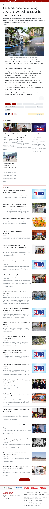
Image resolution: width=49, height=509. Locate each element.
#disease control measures (29, 104)
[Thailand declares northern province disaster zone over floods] (39, 398)
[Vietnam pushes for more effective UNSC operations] (39, 428)
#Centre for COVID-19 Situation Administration (14, 106)
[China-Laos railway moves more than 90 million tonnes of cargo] (39, 456)
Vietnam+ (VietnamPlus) (12, 1)
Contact (47, 494)
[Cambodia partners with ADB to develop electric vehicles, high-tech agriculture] (39, 208)
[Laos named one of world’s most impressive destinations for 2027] (39, 340)
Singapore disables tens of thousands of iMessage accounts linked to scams (14, 351)
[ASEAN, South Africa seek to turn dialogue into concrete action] (39, 413)
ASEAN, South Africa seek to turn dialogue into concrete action (16, 410)
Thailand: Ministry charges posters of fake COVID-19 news (38, 135)
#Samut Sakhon (39, 104)
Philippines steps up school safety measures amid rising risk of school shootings (16, 309)
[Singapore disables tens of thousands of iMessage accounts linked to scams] (39, 354)
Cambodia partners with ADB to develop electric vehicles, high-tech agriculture (14, 205)
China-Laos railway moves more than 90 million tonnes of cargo (15, 454)
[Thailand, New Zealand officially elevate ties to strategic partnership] (39, 384)
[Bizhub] (5, 488)
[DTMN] (30, 488)
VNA (30, 494)
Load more (24, 479)
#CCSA (13, 104)
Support (45, 492)
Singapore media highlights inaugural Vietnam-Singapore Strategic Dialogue (14, 246)
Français (32, 1)
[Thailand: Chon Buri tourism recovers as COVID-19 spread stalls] (10, 157)
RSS (41, 492)
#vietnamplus (39, 106)
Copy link (15, 114)
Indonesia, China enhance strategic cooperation (13, 232)
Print (12, 114)
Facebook (6, 114)
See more (7, 187)
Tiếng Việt (24, 1)
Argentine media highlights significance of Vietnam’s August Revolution (15, 440)
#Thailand (19, 104)
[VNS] (13, 488)
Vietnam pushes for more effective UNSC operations (15, 426)
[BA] (39, 488)
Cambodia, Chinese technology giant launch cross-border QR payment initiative (16, 468)
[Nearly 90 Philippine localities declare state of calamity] (39, 326)
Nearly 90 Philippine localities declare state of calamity (16, 323)
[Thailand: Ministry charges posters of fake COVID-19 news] (39, 127)
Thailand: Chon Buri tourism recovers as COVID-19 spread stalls (9, 165)
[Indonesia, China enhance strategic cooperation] (39, 235)
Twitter (9, 114)
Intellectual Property (29, 492)
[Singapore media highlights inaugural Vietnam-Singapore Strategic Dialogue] (39, 249)
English (28, 1)
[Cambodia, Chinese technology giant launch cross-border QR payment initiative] (39, 470)
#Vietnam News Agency (30, 106)
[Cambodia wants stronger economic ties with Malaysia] (39, 368)
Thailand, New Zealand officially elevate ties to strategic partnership (16, 381)
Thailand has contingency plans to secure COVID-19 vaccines (23, 136)
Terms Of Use (37, 492)
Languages (26, 494)
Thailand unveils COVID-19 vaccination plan (10, 135)
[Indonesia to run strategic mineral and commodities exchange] (39, 194)
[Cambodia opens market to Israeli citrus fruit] (39, 222)
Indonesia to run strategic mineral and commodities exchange (14, 191)
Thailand (8, 109)
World (4, 4)
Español (36, 1)
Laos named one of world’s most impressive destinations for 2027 (15, 337)
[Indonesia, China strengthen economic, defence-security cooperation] (39, 278)
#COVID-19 (8, 104)
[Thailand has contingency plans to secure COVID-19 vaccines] (24, 127)
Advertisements (41, 494)
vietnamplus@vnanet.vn (30, 502)
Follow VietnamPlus (33, 114)
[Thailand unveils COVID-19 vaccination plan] (10, 127)
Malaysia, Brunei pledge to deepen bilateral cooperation (15, 262)
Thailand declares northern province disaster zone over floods (16, 395)
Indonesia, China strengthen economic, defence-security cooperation (14, 276)
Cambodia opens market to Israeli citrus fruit (16, 218)
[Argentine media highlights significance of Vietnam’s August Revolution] (39, 442)
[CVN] (22, 488)
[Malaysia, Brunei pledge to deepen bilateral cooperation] (39, 264)
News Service (34, 494)
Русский (42, 1)
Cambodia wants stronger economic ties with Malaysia (16, 365)
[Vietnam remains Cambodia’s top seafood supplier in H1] (39, 295)
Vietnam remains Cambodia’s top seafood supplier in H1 (15, 293)
